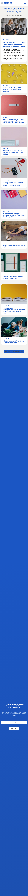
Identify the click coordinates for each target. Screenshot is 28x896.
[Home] (6, 3)
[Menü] (25, 3)
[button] (14, 351)
